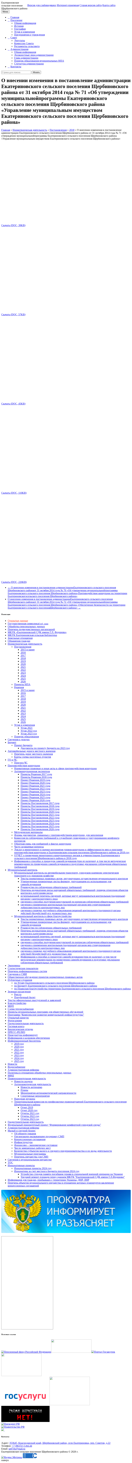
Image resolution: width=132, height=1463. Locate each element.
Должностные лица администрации (34, 55)
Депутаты (19, 40)
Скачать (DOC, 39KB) (13, 225)
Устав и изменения (24, 31)
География (20, 29)
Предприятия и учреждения (29, 34)
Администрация (19, 49)
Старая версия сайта (91, 5)
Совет (13, 37)
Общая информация (25, 23)
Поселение (16, 20)
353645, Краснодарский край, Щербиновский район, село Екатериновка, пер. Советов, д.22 (59, 1443)
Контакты (15, 66)
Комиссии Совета (24, 43)
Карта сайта (108, 5)
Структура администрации (29, 63)
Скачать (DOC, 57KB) (13, 314)
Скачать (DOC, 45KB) (13, 403)
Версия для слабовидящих (41, 5)
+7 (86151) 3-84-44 (22, 1445)
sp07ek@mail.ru (17, 1448)
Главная (14, 17)
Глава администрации (26, 58)
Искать (36, 72)
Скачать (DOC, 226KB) (14, 582)
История (19, 26)
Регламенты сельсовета (27, 46)
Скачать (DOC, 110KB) (14, 492)
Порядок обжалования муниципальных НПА (39, 60)
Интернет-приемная (68, 5)
